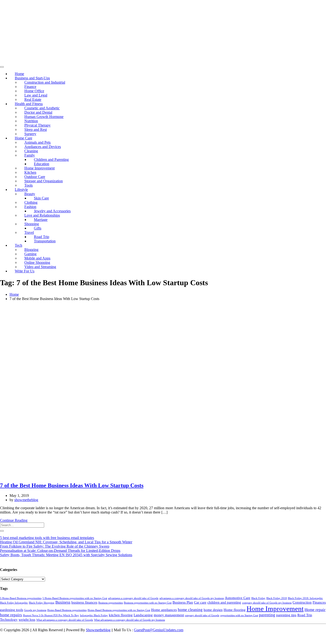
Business (62, 602)
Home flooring (235, 610)
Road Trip (304, 615)
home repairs (11, 615)
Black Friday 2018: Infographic (305, 598)
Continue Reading (13, 520)
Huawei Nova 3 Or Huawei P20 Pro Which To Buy (51, 615)
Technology (9, 619)
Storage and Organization (43, 181)
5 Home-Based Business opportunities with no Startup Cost (74, 598)
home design (213, 610)
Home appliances (164, 610)
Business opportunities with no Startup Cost (148, 602)
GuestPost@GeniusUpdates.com (158, 630)
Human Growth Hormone (43, 117)
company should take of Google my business (267, 602)
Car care (200, 602)
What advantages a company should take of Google (64, 620)
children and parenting (224, 602)
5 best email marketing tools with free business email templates (47, 538)
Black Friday (258, 598)
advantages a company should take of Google (133, 598)
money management (169, 615)
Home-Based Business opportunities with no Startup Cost (119, 610)
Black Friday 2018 (276, 598)
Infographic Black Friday (94, 615)
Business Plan (183, 602)
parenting (267, 615)
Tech (18, 245)
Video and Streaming (40, 267)
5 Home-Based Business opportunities (21, 598)
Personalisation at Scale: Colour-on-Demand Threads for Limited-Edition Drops (60, 551)
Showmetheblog (98, 630)
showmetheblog (26, 500)
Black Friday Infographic (14, 602)
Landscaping (143, 615)
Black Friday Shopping (41, 602)
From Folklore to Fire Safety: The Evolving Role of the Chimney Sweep (54, 546)
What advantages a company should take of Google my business (129, 620)
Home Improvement (275, 608)
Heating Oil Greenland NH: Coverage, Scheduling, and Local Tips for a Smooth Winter (66, 542)
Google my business (35, 610)
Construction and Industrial (44, 82)
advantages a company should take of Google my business (191, 598)
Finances (319, 602)
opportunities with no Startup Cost (239, 615)
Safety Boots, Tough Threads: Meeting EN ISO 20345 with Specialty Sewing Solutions (66, 555)
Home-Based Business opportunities (67, 610)
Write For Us (24, 271)
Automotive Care (237, 598)
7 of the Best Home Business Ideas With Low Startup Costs (71, 485)
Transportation (45, 241)
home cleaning (190, 609)
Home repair (315, 609)
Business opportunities (110, 602)
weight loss (27, 619)
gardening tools (11, 610)
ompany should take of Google (202, 615)
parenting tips (286, 615)
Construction (302, 602)
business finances (84, 602)
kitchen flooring (121, 615)
